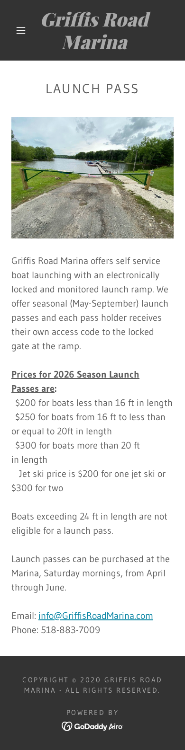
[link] (93, 30)
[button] (20, 30)
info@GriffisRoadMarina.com (95, 615)
